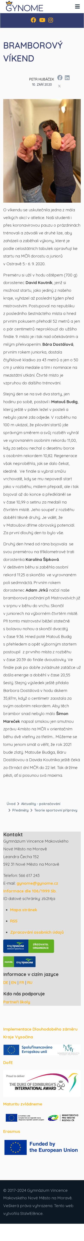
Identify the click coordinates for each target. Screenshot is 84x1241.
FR (21, 982)
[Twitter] (59, 86)
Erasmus (11, 1131)
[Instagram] (50, 20)
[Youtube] (42, 20)
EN (13, 982)
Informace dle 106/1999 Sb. (30, 891)
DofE (8, 1062)
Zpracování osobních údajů (37, 932)
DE (5, 982)
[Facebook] (33, 20)
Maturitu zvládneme (22, 1104)
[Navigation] (77, 6)
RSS (13, 921)
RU (30, 982)
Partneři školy (16, 1001)
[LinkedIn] (67, 77)
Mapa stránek (23, 909)
